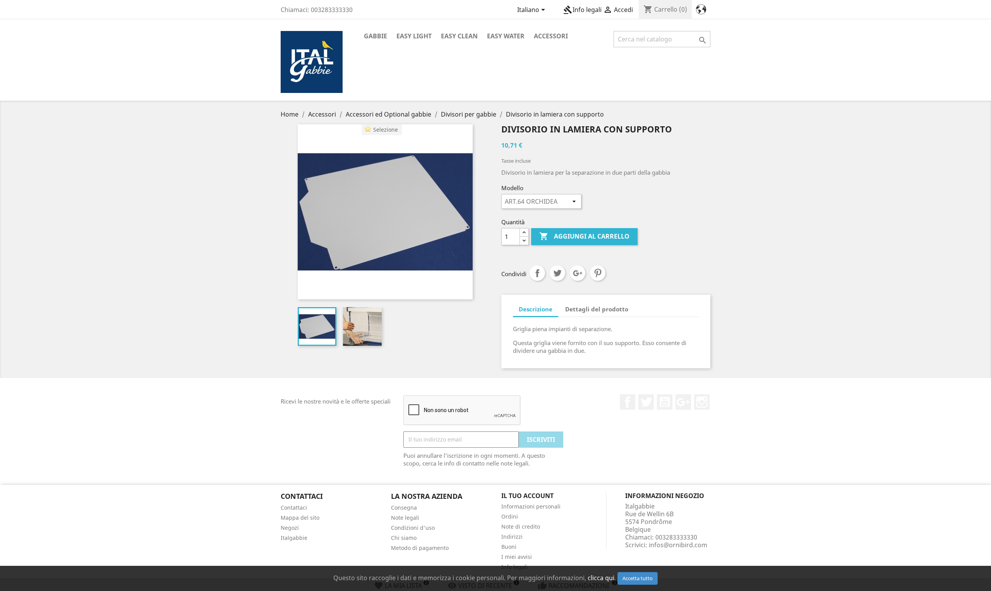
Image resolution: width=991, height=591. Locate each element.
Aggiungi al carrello (584, 236)
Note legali (405, 517)
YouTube (664, 402)
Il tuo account (527, 495)
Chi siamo (404, 537)
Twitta (557, 273)
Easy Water (506, 36)
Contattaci (294, 507)
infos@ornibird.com (678, 545)
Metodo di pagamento (420, 547)
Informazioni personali (531, 506)
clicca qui (601, 578)
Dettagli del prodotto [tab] (596, 309)
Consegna (404, 507)
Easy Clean (459, 36)
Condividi (537, 273)
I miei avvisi (516, 556)
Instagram (702, 402)
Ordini (509, 516)
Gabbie (375, 36)
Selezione (385, 129)
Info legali (582, 9)
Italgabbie (294, 537)
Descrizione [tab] (535, 309)
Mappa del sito (300, 517)
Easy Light (414, 36)
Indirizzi (512, 536)
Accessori (551, 36)
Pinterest (597, 273)
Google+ (577, 273)
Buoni (508, 546)
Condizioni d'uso (413, 527)
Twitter (646, 402)
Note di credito (520, 526)
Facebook (627, 402)
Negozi (290, 527)
